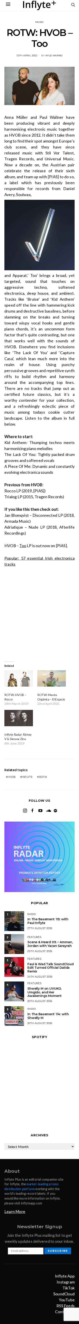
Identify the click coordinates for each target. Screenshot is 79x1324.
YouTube (67, 1299)
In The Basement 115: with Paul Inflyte (47, 921)
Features (34, 937)
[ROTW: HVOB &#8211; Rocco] (18, 678)
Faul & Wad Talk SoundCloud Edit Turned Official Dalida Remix (50, 968)
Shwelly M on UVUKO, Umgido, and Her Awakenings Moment (44, 992)
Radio (31, 914)
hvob (12, 776)
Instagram (66, 1282)
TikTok (69, 1287)
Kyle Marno (54, 55)
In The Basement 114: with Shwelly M (48, 1016)
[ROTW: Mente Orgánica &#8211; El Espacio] (51, 678)
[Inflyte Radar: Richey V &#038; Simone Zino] (18, 718)
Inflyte (27, 776)
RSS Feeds (65, 1305)
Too (22, 545)
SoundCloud (64, 1293)
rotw (43, 776)
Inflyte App (65, 1276)
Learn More (14, 1211)
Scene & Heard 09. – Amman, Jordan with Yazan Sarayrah (50, 944)
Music (39, 22)
